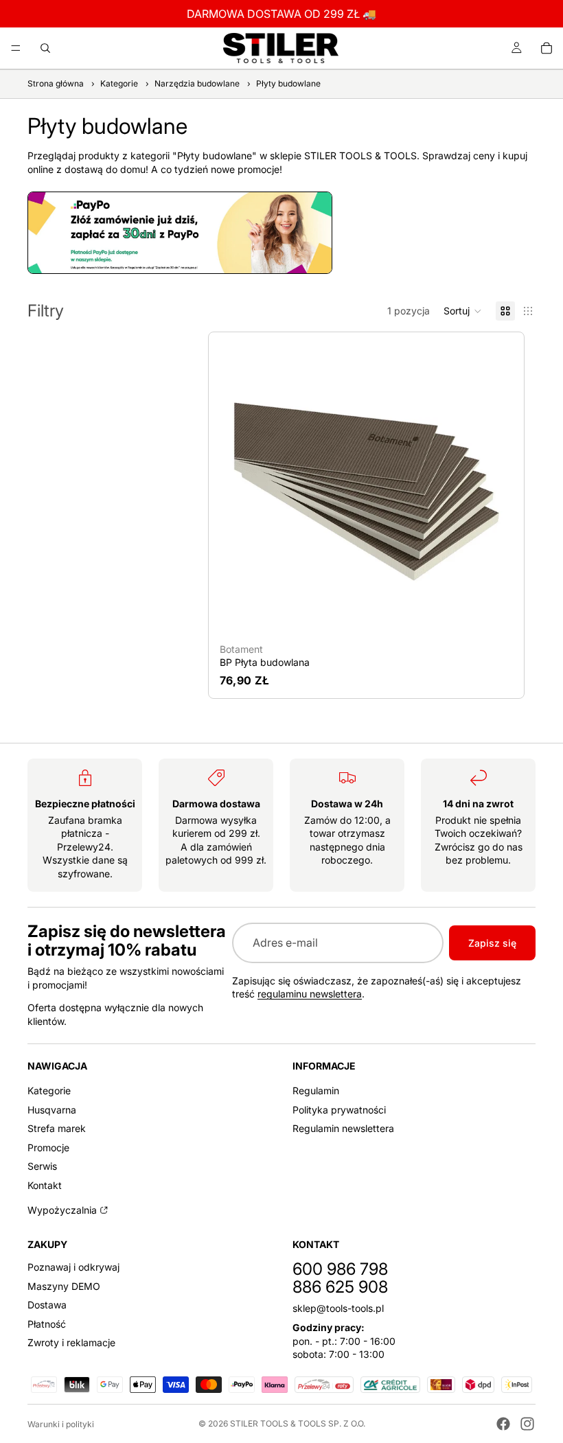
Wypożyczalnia (62, 1209)
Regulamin (315, 1090)
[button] (463, 311)
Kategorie (49, 1090)
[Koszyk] (546, 48)
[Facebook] (503, 1424)
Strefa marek (56, 1128)
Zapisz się (492, 943)
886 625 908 (340, 1287)
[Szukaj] (45, 48)
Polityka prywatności (339, 1109)
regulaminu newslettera (309, 994)
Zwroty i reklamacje (71, 1342)
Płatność (46, 1324)
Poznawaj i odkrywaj (73, 1267)
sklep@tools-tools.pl (338, 1308)
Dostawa (47, 1305)
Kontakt (44, 1185)
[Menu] (16, 48)
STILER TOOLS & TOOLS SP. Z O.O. (297, 1423)
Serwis (42, 1166)
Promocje (48, 1147)
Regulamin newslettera (343, 1128)
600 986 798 (340, 1269)
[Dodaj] (491, 615)
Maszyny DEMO (63, 1285)
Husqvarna (51, 1109)
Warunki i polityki (60, 1424)
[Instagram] (527, 1424)
